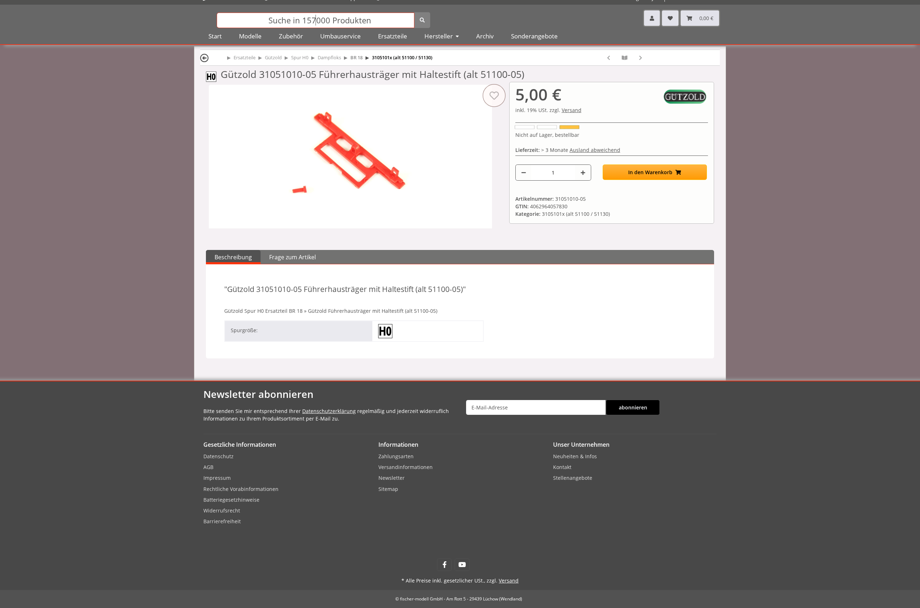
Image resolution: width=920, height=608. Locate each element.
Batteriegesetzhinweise (231, 499)
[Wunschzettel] (670, 18)
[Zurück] (204, 58)
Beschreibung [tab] (233, 257)
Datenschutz (218, 456)
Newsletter (391, 477)
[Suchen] (422, 20)
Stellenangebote (572, 477)
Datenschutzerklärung (329, 411)
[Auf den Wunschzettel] (493, 95)
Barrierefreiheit (222, 521)
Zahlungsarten (396, 456)
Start (215, 36)
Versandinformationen (405, 467)
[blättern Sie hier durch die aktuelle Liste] (624, 57)
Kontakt (562, 467)
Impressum (217, 477)
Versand (571, 110)
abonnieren (633, 407)
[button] (652, 18)
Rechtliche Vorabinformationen (241, 489)
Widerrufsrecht (221, 510)
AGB (208, 467)
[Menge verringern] (524, 172)
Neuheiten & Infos (575, 456)
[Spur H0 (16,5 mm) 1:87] (213, 76)
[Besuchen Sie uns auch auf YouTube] (462, 564)
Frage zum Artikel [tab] (292, 257)
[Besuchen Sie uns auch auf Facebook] (444, 564)
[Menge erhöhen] (583, 172)
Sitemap (388, 489)
